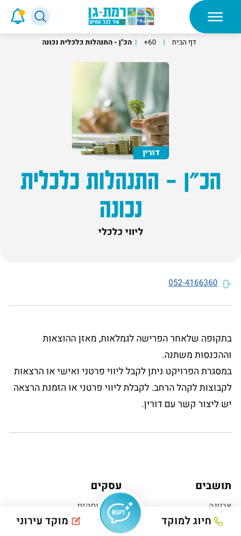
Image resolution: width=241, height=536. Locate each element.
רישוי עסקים (99, 506)
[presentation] (1, 16)
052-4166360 (193, 282)
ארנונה (220, 506)
